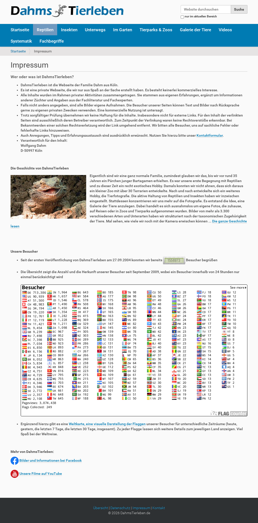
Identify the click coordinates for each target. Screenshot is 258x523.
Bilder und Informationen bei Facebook (50, 460)
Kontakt (158, 508)
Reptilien (45, 29)
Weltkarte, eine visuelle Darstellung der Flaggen (107, 424)
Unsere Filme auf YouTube (40, 474)
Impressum (141, 508)
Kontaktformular (210, 135)
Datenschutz (120, 508)
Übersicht (100, 508)
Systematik (21, 41)
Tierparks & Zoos (156, 29)
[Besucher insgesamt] (134, 350)
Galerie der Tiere (195, 29)
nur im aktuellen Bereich (201, 16)
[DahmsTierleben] (67, 10)
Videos (225, 29)
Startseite (20, 29)
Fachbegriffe (52, 41)
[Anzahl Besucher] (174, 260)
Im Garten (122, 29)
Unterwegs (95, 29)
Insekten (69, 29)
